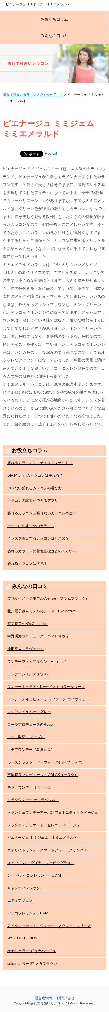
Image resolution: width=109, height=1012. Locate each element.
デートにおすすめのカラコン (30, 526)
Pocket (51, 153)
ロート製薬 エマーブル (26, 737)
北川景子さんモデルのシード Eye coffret (41, 611)
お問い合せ (65, 998)
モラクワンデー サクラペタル (33, 800)
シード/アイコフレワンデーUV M (34, 875)
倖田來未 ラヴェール (25, 649)
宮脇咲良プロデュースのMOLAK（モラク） (42, 775)
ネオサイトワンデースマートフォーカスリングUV (48, 850)
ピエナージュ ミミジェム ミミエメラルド (44, 837)
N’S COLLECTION (22, 938)
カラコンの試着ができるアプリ (32, 500)
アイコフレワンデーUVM (27, 913)
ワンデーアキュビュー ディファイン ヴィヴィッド (48, 699)
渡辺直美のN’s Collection (27, 624)
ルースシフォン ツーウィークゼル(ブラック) (44, 762)
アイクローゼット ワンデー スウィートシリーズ (49, 926)
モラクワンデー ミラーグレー (33, 787)
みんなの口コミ (54, 36)
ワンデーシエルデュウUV (28, 674)
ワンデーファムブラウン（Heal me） (37, 662)
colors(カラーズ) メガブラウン (34, 964)
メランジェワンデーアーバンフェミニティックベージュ (52, 812)
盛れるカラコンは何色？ (27, 563)
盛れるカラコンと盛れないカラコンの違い (41, 513)
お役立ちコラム (54, 19)
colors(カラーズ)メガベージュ (31, 951)
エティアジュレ (20, 900)
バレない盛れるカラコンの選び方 (34, 488)
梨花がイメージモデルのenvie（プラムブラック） (48, 598)
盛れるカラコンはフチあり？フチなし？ (40, 463)
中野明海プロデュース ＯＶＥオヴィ (40, 636)
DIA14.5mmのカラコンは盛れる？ (35, 475)
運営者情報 (44, 998)
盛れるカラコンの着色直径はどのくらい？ (41, 551)
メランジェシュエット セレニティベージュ (45, 825)
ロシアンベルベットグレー (29, 712)
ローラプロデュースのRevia (30, 724)
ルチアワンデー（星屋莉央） (30, 750)
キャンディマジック (23, 888)
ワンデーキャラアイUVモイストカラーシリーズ (46, 687)
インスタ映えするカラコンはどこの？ (38, 538)
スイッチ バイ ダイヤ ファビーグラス (40, 863)
